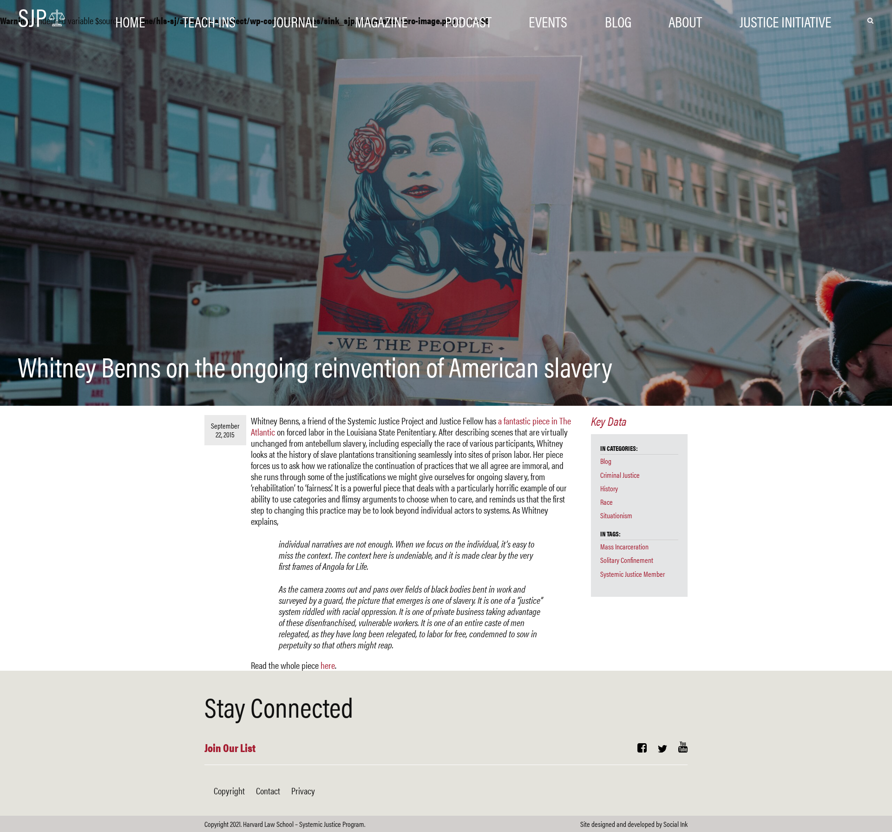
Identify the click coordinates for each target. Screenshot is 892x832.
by (634, 824)
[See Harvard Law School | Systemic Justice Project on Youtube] (683, 748)
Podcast (468, 20)
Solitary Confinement (626, 560)
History (609, 488)
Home (130, 20)
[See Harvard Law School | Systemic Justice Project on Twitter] (662, 748)
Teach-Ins (209, 20)
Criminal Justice (620, 474)
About (685, 20)
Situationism (616, 515)
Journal (295, 20)
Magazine (381, 20)
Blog (618, 20)
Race (606, 501)
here (328, 665)
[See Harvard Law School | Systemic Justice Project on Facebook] (642, 748)
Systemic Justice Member (632, 573)
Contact (268, 790)
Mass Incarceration (624, 546)
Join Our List (230, 747)
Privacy (303, 790)
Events (548, 20)
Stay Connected (278, 706)
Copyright (229, 790)
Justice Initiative (785, 20)
